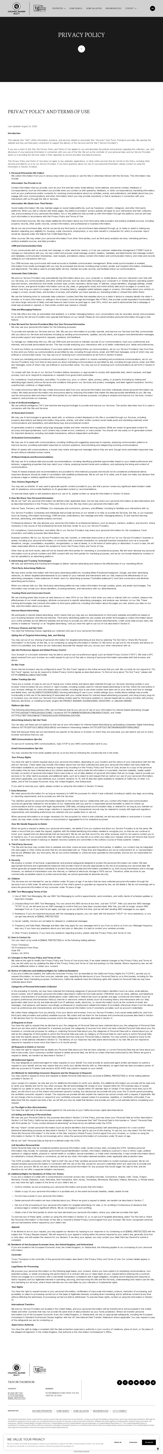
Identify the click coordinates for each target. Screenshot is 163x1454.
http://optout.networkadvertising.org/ (115, 727)
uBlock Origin (122, 701)
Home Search (75, 8)
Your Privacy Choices (81, 1451)
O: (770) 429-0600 (16, 1395)
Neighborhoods (113, 8)
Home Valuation (94, 8)
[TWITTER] (142, 1382)
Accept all (149, 1442)
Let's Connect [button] (120, 1411)
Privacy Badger (72, 701)
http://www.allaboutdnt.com (29, 675)
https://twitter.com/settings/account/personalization (45, 715)
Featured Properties (42, 1411)
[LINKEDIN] (130, 1382)
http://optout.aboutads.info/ (38, 727)
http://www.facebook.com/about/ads (86, 712)
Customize (133, 1442)
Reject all (117, 1442)
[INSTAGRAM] (125, 1382)
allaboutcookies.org (45, 692)
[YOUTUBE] (136, 1382)
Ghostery (104, 701)
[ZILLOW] (153, 1382)
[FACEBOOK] (119, 1382)
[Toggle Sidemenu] (152, 8)
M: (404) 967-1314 (15, 1393)
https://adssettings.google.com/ (31, 712)
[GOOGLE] (147, 1382)
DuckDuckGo (90, 701)
